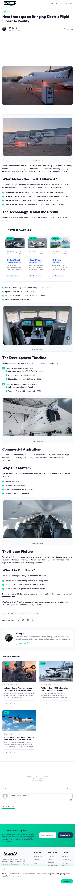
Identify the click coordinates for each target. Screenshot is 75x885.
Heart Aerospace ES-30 (30, 614)
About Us (65, 856)
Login (70, 789)
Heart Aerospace (13, 614)
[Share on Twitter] (18, 620)
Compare (51, 856)
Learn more (17, 876)
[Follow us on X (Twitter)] (57, 3)
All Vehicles (38, 856)
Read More (10, 276)
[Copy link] (32, 620)
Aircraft (6, 11)
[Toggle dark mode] (66, 3)
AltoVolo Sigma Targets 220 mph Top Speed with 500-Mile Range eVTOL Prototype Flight (18, 690)
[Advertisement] (37, 49)
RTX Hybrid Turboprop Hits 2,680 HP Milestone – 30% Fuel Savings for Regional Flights (19, 739)
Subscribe (64, 835)
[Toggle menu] (71, 3)
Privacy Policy (66, 860)
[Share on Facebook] (23, 620)
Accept (67, 881)
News (36, 863)
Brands (36, 860)
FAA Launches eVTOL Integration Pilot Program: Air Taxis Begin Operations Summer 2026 (54, 690)
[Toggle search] (61, 3)
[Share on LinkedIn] (28, 620)
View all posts (22, 643)
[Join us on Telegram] (52, 3)
